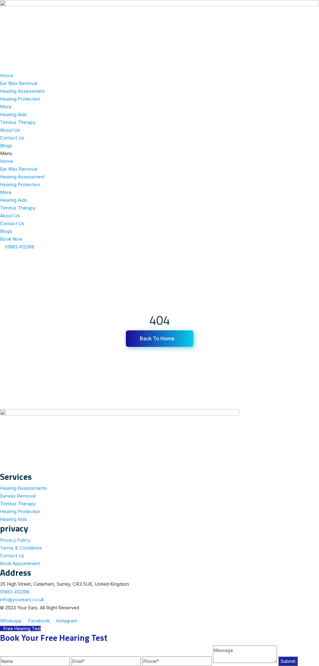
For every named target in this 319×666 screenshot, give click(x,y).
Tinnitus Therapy (18, 122)
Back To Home (158, 338)
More (6, 107)
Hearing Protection (20, 99)
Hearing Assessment (22, 91)
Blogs (6, 146)
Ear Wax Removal (18, 83)
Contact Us (12, 138)
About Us (10, 130)
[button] (159, 153)
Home (6, 75)
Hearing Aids (13, 114)
